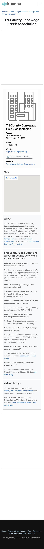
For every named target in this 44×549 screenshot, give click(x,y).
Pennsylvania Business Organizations (20, 164)
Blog (29, 531)
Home (4, 11)
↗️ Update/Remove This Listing (19, 156)
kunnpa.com (9, 239)
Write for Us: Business (17, 533)
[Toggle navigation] (40, 4)
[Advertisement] (22, 57)
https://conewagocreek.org (16, 151)
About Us (31, 533)
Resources (37, 531)
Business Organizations (17, 11)
